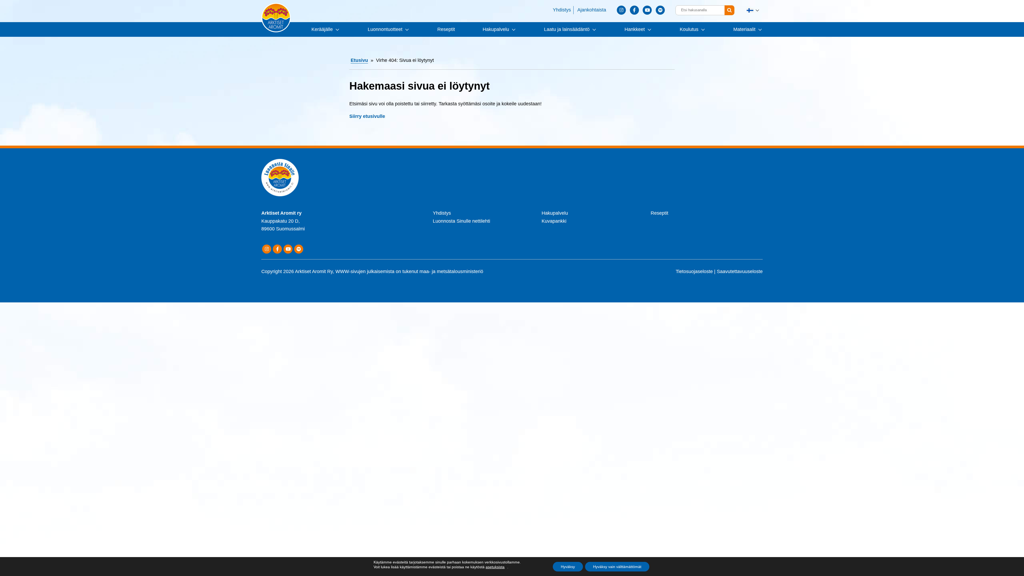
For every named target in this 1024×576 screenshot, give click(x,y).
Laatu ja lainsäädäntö (567, 29)
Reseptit (446, 29)
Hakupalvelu (496, 29)
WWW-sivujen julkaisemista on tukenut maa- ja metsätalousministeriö (409, 271)
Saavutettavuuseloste (740, 271)
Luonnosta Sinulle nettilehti (461, 221)
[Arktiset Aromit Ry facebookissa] (634, 10)
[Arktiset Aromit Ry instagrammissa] (621, 10)
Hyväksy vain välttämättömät (617, 567)
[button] (753, 10)
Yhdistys (562, 10)
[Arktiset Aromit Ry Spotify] (660, 10)
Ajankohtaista (591, 10)
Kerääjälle (322, 29)
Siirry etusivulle (367, 116)
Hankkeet (635, 29)
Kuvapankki (554, 221)
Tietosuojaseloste (694, 271)
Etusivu (359, 60)
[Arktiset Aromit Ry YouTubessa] (647, 10)
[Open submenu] (337, 29)
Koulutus (689, 29)
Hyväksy (568, 567)
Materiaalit (744, 29)
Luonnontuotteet (385, 29)
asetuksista (495, 567)
